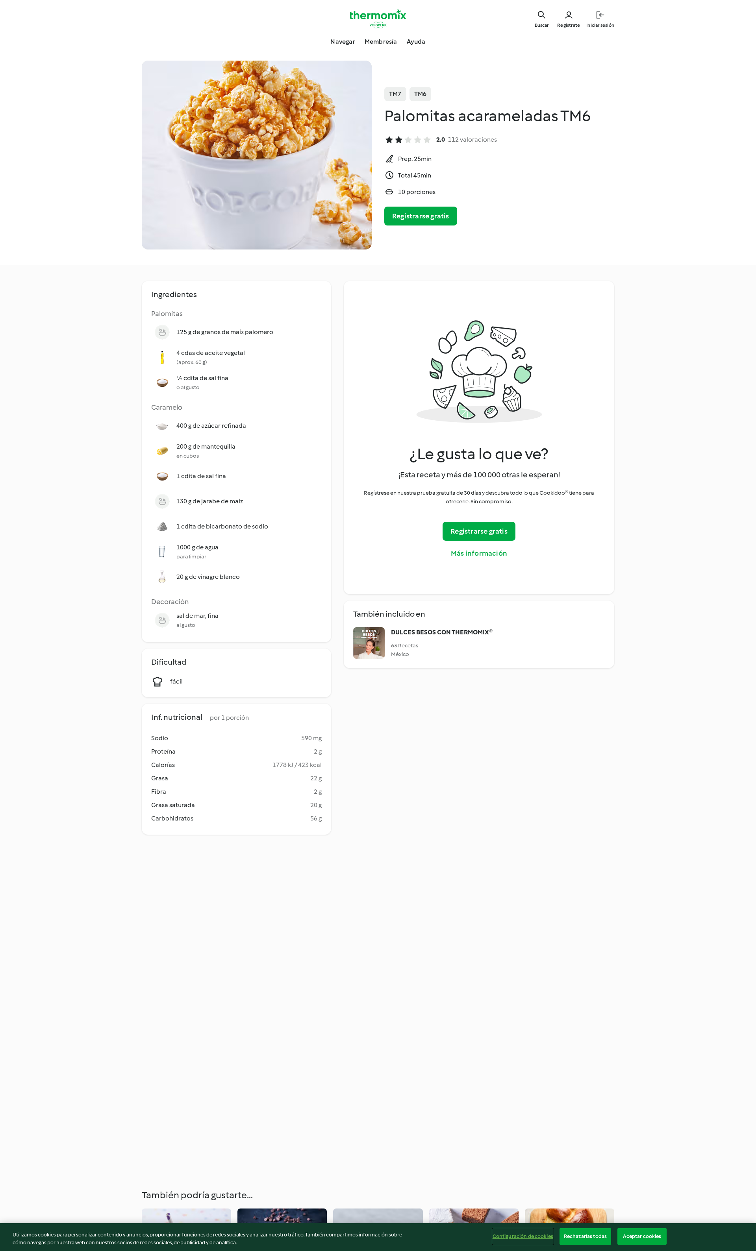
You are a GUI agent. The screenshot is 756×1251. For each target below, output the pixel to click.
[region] (378, 1237)
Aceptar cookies (642, 1236)
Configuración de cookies (523, 1236)
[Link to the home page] (378, 18)
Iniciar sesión (600, 25)
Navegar (342, 41)
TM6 (420, 94)
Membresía (381, 41)
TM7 (395, 94)
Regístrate (568, 25)
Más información (479, 553)
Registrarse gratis (420, 216)
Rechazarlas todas (585, 1236)
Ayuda (416, 41)
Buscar (541, 25)
